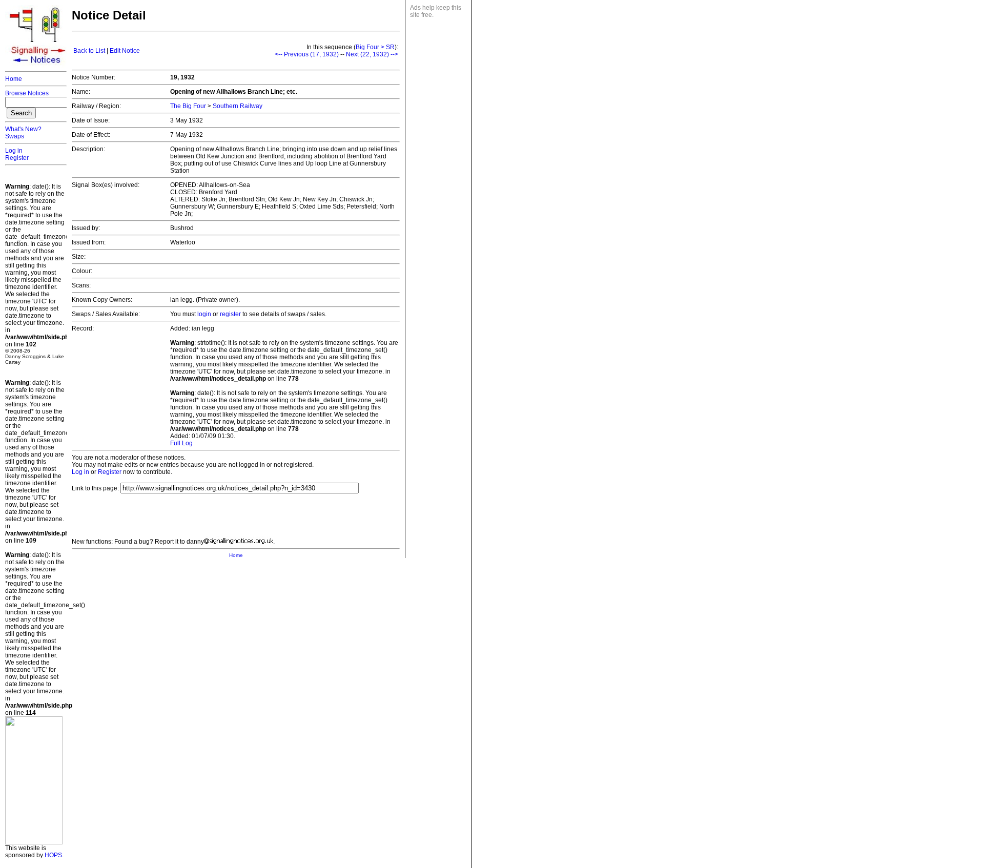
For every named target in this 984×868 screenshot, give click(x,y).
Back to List (89, 50)
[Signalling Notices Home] (38, 66)
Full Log (181, 443)
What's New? (23, 129)
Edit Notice (125, 50)
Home (13, 78)
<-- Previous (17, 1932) (307, 54)
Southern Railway (237, 106)
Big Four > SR (375, 47)
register (230, 314)
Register (17, 157)
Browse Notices (27, 93)
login (204, 314)
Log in (14, 150)
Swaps (14, 136)
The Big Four (188, 106)
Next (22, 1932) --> (372, 54)
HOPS (53, 855)
